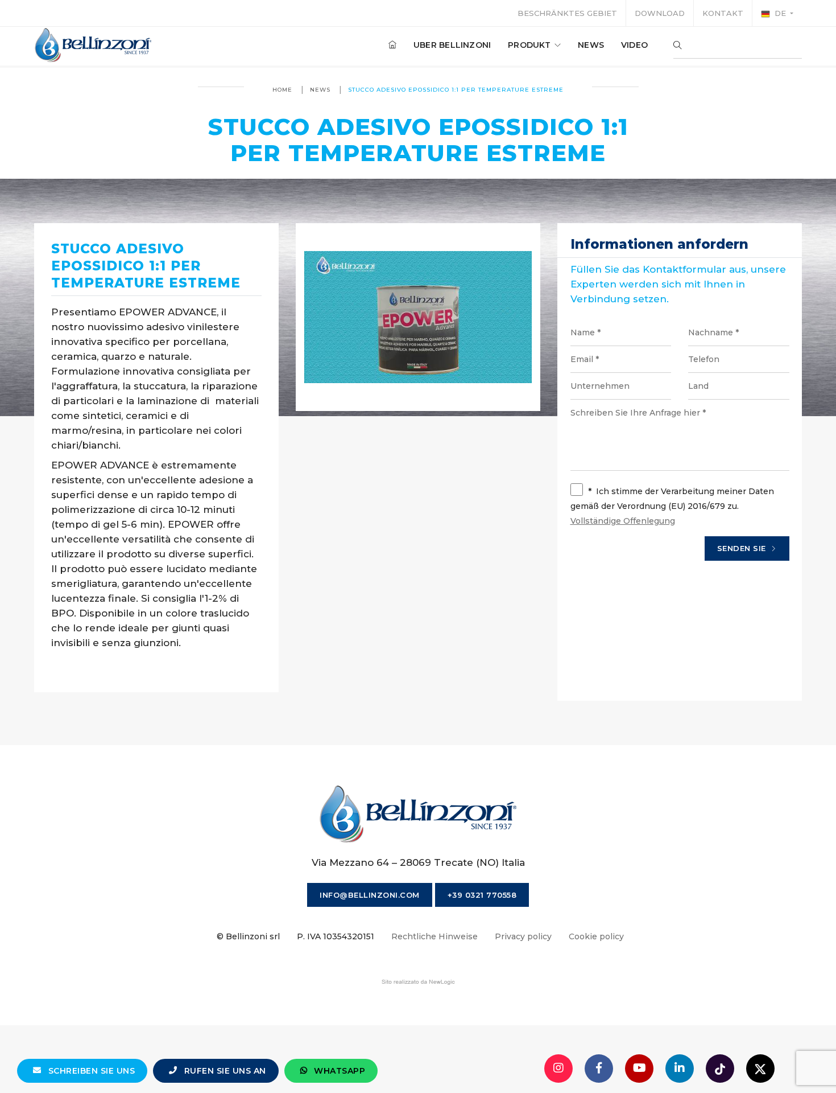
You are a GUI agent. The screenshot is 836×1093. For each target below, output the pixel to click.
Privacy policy (523, 936)
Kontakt (722, 13)
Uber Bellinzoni (452, 45)
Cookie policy (596, 936)
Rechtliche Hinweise (434, 936)
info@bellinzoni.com (370, 894)
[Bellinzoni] (93, 45)
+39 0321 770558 (482, 894)
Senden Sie (743, 548)
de (780, 13)
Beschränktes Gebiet (567, 13)
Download (660, 13)
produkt (530, 45)
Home (282, 89)
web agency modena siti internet (418, 982)
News (591, 45)
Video (634, 45)
